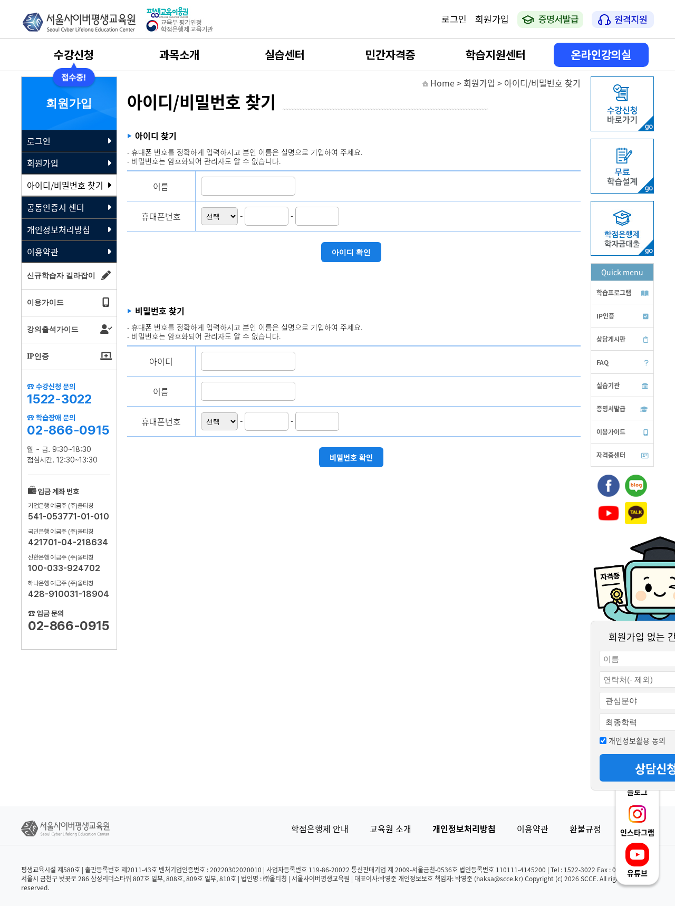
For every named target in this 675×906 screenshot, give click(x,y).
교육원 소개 (390, 828)
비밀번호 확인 (351, 457)
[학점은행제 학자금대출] (622, 252)
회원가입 (492, 19)
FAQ (602, 362)
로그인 (454, 19)
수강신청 (74, 55)
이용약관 (43, 251)
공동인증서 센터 (55, 207)
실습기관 (608, 385)
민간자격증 (390, 55)
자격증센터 (610, 454)
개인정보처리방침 (58, 229)
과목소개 (179, 55)
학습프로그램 (613, 292)
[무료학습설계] (622, 190)
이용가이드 (610, 431)
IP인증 (605, 315)
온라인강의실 (601, 55)
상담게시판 (610, 338)
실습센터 (285, 55)
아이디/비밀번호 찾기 (65, 185)
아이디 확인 (351, 252)
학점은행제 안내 (320, 828)
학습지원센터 (496, 55)
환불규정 (585, 828)
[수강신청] (622, 128)
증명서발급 (610, 408)
